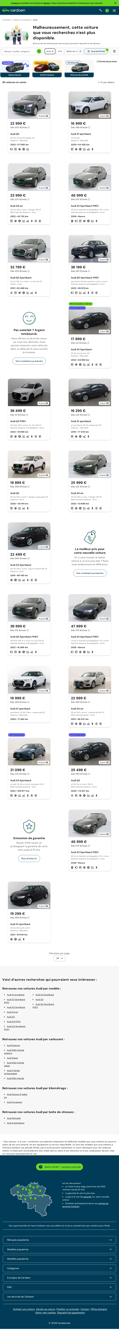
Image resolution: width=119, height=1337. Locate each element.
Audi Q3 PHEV (14, 1021)
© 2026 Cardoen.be (59, 1323)
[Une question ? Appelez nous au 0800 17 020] (100, 10)
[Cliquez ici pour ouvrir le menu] (114, 10)
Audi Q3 (39, 999)
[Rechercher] (39, 51)
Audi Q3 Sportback (45, 994)
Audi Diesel (12, 1058)
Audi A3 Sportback (16, 1007)
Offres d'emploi (98, 1309)
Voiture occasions (21, 19)
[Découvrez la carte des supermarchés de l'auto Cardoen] (31, 1216)
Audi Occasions (14, 1102)
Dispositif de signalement (71, 1312)
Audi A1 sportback (15, 994)
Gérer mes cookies (45, 1312)
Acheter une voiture (24, 1309)
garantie (87, 1196)
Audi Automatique (15, 1123)
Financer (15, 3)
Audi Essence (13, 1045)
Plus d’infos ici (29, 858)
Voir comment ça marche (29, 361)
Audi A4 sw (12, 1012)
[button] (52, 51)
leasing (46, 3)
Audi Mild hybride (15, 1078)
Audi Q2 (11, 1016)
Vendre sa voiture (45, 1309)
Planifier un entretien (67, 1309)
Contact (85, 1309)
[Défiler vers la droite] (80, 51)
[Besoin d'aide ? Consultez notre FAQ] (107, 10)
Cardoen (6, 19)
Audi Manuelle (14, 1118)
